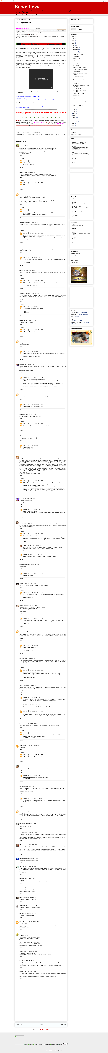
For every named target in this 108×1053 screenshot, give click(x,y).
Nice (20, 658)
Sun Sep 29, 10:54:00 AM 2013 (36, 233)
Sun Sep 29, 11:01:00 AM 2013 (36, 329)
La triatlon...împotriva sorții (78, 93)
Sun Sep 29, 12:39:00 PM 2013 (30, 811)
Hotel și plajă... (76, 97)
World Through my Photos (78, 211)
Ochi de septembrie (77, 62)
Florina (21, 971)
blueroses (21, 858)
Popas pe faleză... (77, 71)
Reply (20, 155)
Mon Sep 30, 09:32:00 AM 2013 (29, 897)
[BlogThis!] (35, 132)
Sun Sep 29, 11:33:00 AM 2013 (36, 573)
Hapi (20, 960)
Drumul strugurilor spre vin (78, 79)
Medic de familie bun (77, 63)
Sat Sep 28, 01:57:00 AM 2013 (29, 145)
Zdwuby (21, 844)
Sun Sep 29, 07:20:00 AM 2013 (33, 745)
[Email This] (33, 132)
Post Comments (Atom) (44, 1029)
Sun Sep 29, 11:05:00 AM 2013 (36, 351)
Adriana (21, 811)
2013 (73, 45)
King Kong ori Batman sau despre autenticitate (81, 319)
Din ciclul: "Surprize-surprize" (77, 322)
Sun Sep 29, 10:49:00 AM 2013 (36, 182)
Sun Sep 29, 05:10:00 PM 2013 (31, 858)
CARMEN (21, 522)
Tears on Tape (39, 134)
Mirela (20, 457)
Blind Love (27, 7)
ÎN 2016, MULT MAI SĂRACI (77, 216)
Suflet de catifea (75, 199)
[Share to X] (36, 132)
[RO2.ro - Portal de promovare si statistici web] (41, 1044)
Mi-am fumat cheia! (77, 81)
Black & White (75, 215)
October (75, 51)
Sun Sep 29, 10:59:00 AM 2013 (36, 306)
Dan (20, 498)
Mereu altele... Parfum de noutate (80, 67)
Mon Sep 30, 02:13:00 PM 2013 (33, 933)
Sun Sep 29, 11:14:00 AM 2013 (36, 445)
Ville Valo (45, 134)
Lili (73, 198)
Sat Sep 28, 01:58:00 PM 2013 (30, 435)
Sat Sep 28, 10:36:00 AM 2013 (29, 320)
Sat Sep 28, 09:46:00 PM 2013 (31, 631)
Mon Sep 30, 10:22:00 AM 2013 (29, 913)
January (75, 121)
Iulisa (20, 913)
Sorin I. (21, 905)
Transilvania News (74, 262)
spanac (21, 414)
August (74, 107)
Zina (20, 270)
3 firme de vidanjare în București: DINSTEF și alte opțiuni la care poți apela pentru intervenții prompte (81, 148)
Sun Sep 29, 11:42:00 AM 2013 (36, 645)
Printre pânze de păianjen (78, 76)
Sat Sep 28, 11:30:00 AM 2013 (28, 364)
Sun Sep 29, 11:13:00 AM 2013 (36, 423)
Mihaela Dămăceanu (24, 888)
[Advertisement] (41, 1011)
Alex (20, 247)
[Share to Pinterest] (39, 132)
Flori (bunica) (75, 242)
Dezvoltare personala (75, 253)
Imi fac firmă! (76, 65)
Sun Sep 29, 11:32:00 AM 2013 (36, 533)
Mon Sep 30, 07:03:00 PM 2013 (34, 545)
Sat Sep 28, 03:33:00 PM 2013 (29, 457)
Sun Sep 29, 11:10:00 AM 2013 (36, 377)
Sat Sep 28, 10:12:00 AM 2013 (28, 270)
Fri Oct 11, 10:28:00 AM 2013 (29, 971)
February (75, 119)
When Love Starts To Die (57, 134)
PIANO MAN (74, 212)
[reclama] (60, 1044)
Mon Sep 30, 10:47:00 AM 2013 (33, 921)
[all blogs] (30, 1044)
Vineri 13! (24, 15)
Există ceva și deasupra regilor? (80, 69)
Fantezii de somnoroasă (78, 105)
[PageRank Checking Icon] (65, 1044)
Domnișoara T (74, 314)
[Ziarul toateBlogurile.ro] (26, 1044)
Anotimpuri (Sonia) (76, 206)
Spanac (74, 146)
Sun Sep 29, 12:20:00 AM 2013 (28, 658)
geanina (21, 605)
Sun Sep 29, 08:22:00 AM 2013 (28, 766)
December (75, 47)
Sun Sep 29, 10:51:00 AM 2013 (36, 210)
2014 (73, 43)
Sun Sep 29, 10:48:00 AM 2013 (36, 161)
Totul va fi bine (74, 312)
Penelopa (21, 723)
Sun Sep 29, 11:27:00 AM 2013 (36, 509)
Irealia (20, 897)
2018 (73, 36)
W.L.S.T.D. (49, 134)
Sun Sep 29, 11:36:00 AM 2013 (36, 592)
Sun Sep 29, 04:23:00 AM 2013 (30, 723)
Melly (20, 823)
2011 (73, 125)
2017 (73, 38)
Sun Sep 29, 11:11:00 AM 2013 (36, 404)
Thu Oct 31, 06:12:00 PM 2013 (33, 704)
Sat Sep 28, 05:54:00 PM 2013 (30, 522)
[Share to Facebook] (38, 132)
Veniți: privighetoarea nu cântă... (80, 101)
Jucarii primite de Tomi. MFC (78, 225)
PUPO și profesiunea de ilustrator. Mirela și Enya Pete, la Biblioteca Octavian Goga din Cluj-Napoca (80, 155)
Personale (21, 631)
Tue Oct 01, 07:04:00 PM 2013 (36, 554)
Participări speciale (77, 88)
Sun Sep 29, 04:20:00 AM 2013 (29, 685)
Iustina (21, 878)
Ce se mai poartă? (77, 83)
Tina (20, 866)
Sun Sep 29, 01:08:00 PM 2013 (29, 823)
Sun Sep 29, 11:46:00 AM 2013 (36, 670)
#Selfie (72, 316)
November (75, 49)
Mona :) (74, 228)
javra (20, 172)
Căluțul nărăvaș (76, 58)
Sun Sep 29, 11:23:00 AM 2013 (36, 480)
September (75, 52)
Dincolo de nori (23, 341)
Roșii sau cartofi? (76, 60)
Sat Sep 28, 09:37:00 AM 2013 (28, 247)
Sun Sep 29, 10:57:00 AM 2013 (36, 280)
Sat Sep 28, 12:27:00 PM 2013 (29, 414)
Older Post (63, 1024)
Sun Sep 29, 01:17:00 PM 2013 (30, 832)
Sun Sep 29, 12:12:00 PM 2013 (36, 798)
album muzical (22, 134)
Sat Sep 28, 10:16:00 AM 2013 (31, 293)
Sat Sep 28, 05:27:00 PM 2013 (28, 498)
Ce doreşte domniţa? (77, 56)
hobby (31, 15)
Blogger (60, 1050)
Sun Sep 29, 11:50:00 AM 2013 (36, 733)
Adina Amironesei (74, 260)
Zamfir (20, 685)
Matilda (21, 320)
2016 (73, 40)
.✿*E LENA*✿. (22, 933)
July (74, 109)
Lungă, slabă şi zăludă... (78, 54)
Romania (33, 134)
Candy (27, 134)
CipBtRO (21, 435)
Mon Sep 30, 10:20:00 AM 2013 (30, 905)
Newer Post (19, 1024)
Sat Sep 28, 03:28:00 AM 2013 (28, 172)
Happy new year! (75, 229)
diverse (38, 15)
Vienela (21, 832)
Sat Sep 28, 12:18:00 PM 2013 (30, 394)
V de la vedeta (74, 255)
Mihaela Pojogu (23, 921)
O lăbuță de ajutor (77, 95)
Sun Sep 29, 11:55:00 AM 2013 (36, 775)
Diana (20, 145)
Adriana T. (74, 202)
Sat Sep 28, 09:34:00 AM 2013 (31, 222)
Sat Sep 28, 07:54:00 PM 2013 (30, 583)
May (74, 113)
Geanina (74, 237)
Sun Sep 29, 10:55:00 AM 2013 (36, 257)
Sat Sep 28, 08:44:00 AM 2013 (30, 194)
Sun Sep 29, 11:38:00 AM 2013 (36, 618)
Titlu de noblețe (76, 78)
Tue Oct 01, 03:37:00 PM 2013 (28, 960)
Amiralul (74, 232)
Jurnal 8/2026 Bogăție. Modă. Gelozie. (80, 160)
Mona (20, 364)
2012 (73, 123)
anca (20, 766)
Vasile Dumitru (22, 745)
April (74, 115)
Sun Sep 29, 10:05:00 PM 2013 (35, 888)
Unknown (23, 132)
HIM (30, 134)
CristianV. (74, 162)
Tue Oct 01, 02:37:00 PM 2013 (30, 951)
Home (41, 1024)
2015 (73, 42)
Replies (22, 158)
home (17, 15)
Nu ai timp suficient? (77, 103)
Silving (21, 786)
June (74, 111)
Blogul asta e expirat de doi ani (78, 203)
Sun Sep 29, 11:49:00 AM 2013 (29, 786)
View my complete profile (76, 134)
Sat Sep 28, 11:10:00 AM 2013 (33, 341)
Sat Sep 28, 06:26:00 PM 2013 (32, 564)
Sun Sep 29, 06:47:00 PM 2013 (29, 866)
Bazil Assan (74, 163)
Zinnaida (74, 158)
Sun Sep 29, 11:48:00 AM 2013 (36, 697)
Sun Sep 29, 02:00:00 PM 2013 (30, 844)
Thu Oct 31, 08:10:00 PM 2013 (36, 711)
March (74, 117)
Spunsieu (21, 583)
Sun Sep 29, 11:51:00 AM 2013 (36, 754)
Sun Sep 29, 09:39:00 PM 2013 (29, 878)
